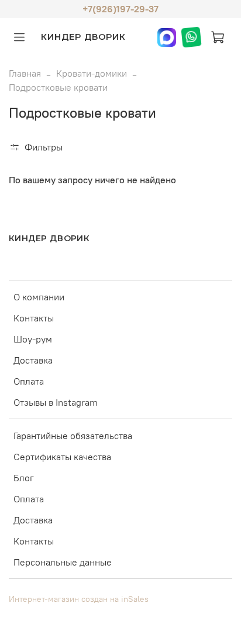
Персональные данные (62, 562)
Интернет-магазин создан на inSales (79, 599)
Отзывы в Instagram (55, 402)
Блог (23, 478)
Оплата (28, 381)
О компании (38, 297)
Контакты (33, 318)
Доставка (33, 360)
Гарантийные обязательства (72, 435)
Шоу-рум (32, 339)
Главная (25, 73)
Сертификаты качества (62, 457)
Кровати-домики (91, 73)
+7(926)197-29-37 (120, 9)
